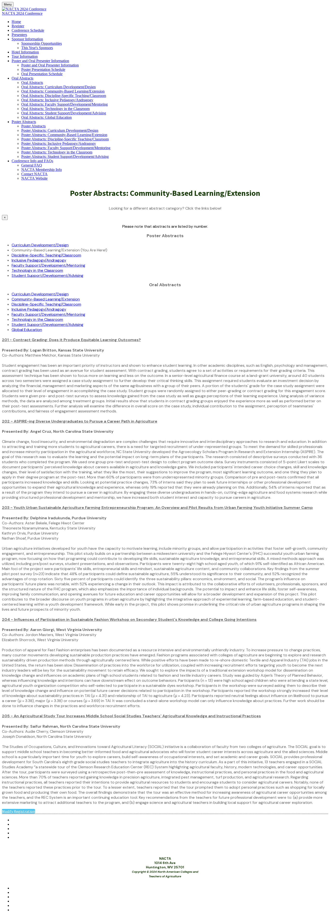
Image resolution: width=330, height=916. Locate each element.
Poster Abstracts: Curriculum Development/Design (59, 130)
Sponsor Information (27, 39)
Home (16, 22)
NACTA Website (34, 178)
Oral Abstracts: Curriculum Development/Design (58, 87)
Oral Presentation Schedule (42, 74)
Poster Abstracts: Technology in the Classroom (56, 152)
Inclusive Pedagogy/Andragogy (39, 260)
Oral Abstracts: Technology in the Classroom (55, 109)
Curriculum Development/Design (40, 245)
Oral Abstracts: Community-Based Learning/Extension (63, 91)
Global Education (27, 329)
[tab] (165, 339)
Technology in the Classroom (37, 270)
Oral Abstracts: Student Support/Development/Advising (63, 113)
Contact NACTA (34, 174)
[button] (165, 339)
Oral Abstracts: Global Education (46, 117)
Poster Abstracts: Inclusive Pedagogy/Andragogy (58, 143)
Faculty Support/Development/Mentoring (48, 265)
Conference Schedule (28, 30)
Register (18, 26)
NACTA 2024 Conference (22, 13)
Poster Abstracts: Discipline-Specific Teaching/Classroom (65, 139)
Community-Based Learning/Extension (46, 299)
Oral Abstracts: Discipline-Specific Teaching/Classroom (63, 96)
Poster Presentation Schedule (43, 69)
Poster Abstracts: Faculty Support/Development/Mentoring (65, 148)
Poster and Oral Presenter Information (40, 61)
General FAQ (31, 165)
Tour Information (25, 56)
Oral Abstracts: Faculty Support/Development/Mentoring (64, 104)
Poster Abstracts (24, 122)
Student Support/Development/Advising (47, 275)
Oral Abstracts (22, 78)
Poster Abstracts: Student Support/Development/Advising (65, 156)
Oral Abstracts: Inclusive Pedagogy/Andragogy (57, 100)
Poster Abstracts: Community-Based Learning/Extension (64, 135)
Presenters (19, 35)
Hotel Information (25, 52)
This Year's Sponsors (37, 48)
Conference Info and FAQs (32, 161)
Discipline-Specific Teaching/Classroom (46, 255)
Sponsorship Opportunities (41, 43)
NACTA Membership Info (41, 170)
